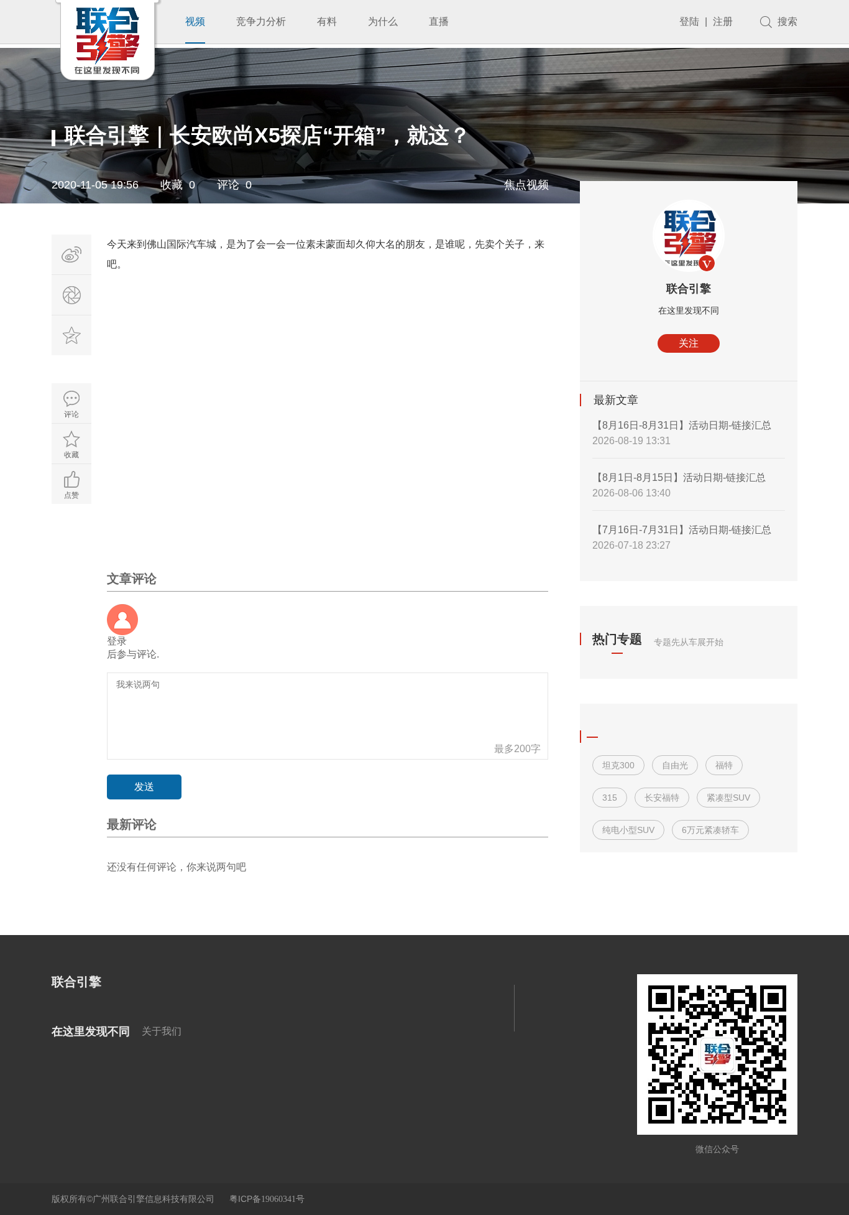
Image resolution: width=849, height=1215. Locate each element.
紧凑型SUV (728, 798)
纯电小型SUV (628, 830)
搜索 (787, 21)
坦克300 (618, 765)
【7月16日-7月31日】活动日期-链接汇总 (681, 529)
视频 (195, 21)
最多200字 (517, 748)
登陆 (689, 21)
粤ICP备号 (267, 1199)
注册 (723, 21)
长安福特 (662, 798)
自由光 (675, 765)
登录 (117, 641)
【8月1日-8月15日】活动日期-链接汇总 (679, 477)
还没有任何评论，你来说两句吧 (176, 867)
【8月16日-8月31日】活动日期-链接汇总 (681, 425)
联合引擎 (688, 288)
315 (609, 798)
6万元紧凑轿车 (710, 830)
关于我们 (161, 1031)
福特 (724, 765)
